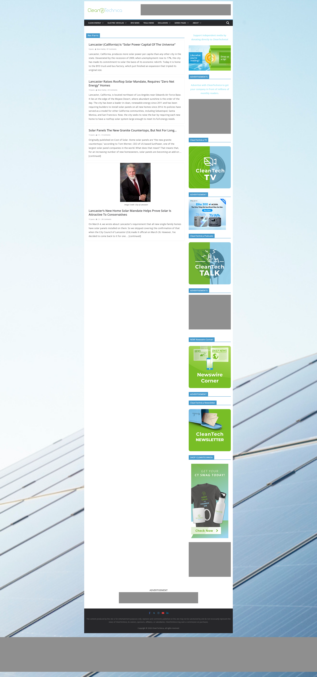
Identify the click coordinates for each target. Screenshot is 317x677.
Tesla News (148, 23)
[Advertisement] (186, 9)
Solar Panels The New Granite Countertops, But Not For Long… (133, 130)
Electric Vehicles (116, 23)
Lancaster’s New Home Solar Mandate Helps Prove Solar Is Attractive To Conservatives (130, 213)
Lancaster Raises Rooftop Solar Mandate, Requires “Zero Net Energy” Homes (131, 83)
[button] (102, 23)
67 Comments (111, 49)
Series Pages (180, 23)
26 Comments (106, 219)
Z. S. (99, 135)
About (196, 23)
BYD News (135, 23)
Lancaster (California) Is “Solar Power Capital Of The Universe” (132, 44)
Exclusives (163, 23)
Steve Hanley (101, 49)
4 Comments (105, 135)
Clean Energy (94, 23)
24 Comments (112, 90)
